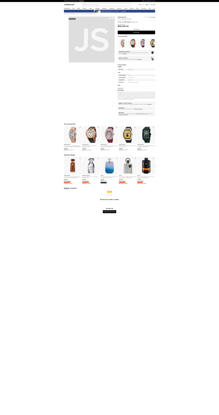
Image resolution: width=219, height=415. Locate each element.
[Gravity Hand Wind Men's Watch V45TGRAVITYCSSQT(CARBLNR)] (113, 19)
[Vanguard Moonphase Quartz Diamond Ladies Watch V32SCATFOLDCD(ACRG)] (117, 127)
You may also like (122, 36)
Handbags (97, 8)
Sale (154, 8)
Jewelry (90, 8)
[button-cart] (154, 4)
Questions (73, 188)
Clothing (131, 8)
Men (73, 8)
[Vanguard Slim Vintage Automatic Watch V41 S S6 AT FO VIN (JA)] (135, 127)
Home (65, 13)
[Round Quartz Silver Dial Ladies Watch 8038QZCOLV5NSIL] (98, 127)
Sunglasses (104, 8)
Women (78, 8)
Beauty (125, 8)
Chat (147, 113)
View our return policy (138, 108)
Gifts (150, 8)
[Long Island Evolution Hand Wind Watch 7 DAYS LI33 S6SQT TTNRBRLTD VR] (154, 127)
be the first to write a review (109, 211)
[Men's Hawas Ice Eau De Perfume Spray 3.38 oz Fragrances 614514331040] (117, 158)
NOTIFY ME (136, 32)
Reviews (66, 188)
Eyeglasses (112, 8)
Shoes (137, 8)
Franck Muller (72, 13)
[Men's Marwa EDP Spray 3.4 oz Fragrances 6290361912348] (98, 158)
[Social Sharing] (110, 19)
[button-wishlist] (152, 4)
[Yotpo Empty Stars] (146, 17)
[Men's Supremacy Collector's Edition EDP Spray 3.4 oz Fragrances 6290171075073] (135, 158)
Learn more (125, 53)
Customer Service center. (123, 114)
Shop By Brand (67, 8)
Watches (84, 8)
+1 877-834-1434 (138, 113)
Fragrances (119, 8)
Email (144, 113)
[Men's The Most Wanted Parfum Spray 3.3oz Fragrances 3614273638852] (154, 158)
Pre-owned (143, 8)
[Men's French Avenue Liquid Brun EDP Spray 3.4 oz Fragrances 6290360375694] (80, 158)
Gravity (77, 13)
